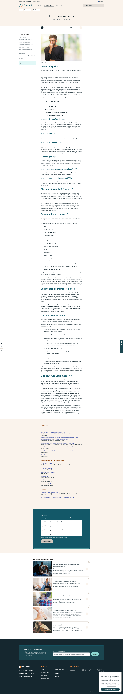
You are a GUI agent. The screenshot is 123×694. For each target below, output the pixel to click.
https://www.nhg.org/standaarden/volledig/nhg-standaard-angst (57, 497)
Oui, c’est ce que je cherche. (51, 526)
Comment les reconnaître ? (25, 42)
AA (41, 480)
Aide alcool (43, 476)
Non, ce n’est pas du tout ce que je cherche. (54, 534)
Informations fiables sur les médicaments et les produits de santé (57, 443)
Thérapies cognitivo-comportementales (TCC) (52, 432)
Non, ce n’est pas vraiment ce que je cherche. (55, 530)
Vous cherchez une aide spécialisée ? (27, 55)
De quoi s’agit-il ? (22, 37)
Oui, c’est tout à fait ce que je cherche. (53, 522)
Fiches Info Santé (48, 5)
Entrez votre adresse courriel (59, 651)
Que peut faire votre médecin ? (25, 49)
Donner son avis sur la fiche (28, 63)
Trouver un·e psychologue (47, 468)
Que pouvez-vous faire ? (24, 47)
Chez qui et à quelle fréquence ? (26, 39)
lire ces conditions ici (111, 686)
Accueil (39, 5)
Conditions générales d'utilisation (26, 676)
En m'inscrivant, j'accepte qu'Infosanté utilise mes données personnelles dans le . (36, 653)
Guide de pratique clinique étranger (49, 492)
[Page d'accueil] (25, 5)
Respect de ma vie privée (24, 679)
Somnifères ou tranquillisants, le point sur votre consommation (56, 451)
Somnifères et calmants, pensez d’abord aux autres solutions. (56, 447)
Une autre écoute (45, 484)
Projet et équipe (22, 1)
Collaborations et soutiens (31, 1)
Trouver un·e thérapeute (47, 463)
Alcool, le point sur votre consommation (51, 454)
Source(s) (21, 58)
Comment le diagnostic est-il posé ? (26, 44)
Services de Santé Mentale (47, 472)
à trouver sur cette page (61, 439)
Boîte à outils (59, 5)
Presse (57, 676)
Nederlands (101, 1)
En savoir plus (22, 53)
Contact (38, 1)
